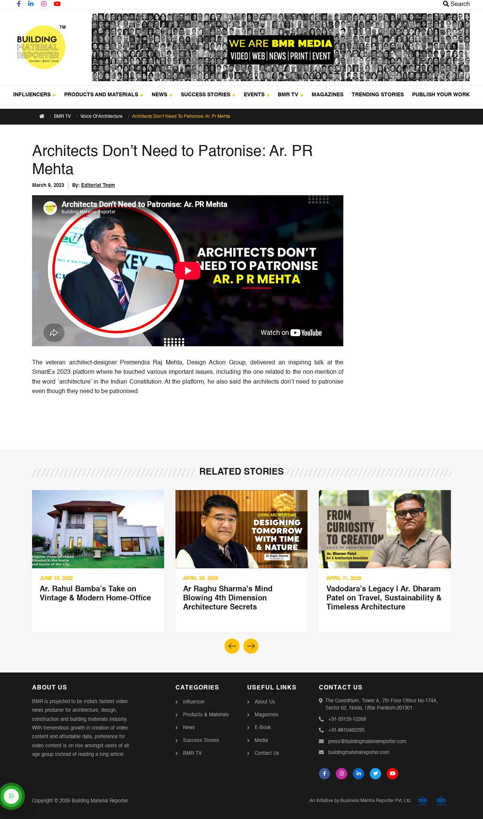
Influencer (194, 702)
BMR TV (288, 94)
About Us (265, 702)
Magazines (266, 715)
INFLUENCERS (32, 94)
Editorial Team (98, 185)
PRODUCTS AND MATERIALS (101, 94)
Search (459, 5)
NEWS (159, 94)
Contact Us (267, 753)
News (189, 727)
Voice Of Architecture (101, 116)
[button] (250, 646)
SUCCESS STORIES (205, 94)
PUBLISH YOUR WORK (441, 94)
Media (261, 740)
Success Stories (201, 740)
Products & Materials (206, 715)
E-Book (263, 727)
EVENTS (254, 94)
